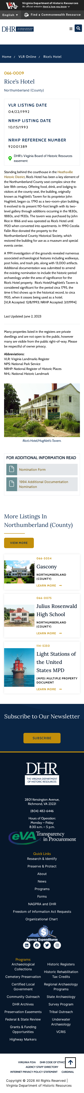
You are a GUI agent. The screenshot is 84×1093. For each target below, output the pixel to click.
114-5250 (43, 646)
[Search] (78, 28)
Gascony (46, 566)
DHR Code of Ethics (53, 1062)
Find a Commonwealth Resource (56, 14)
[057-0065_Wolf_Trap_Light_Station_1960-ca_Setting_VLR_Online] (19, 667)
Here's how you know (55, 6)
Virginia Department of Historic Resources (50, 3)
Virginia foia (27, 1062)
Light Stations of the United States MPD (56, 662)
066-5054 (44, 558)
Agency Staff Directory (42, 1067)
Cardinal (68, 1071)
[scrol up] (70, 1062)
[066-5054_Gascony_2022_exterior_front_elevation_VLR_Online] (19, 571)
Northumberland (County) (24, 90)
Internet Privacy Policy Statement (33, 1071)
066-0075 (44, 598)
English (10, 15)
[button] (71, 28)
